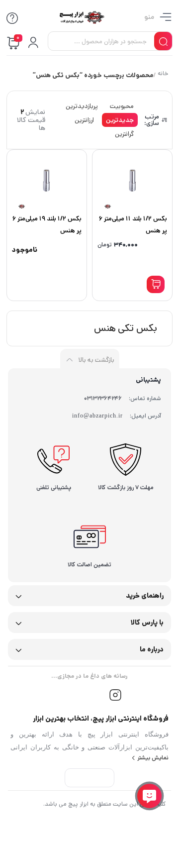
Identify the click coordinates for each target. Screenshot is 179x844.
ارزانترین (84, 120)
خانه (162, 74)
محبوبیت (122, 106)
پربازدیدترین (82, 106)
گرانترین (124, 134)
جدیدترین (120, 120)
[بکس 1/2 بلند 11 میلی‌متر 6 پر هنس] (132, 180)
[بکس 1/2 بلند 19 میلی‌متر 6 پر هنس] (46, 180)
